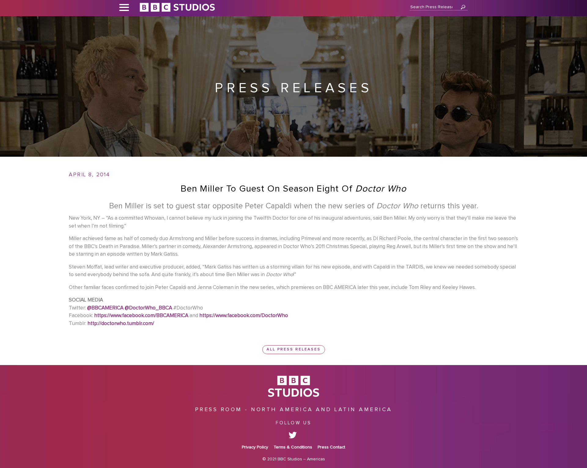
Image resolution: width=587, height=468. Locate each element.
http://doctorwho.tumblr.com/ (120, 323)
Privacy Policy (255, 447)
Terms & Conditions (293, 447)
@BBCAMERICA (105, 308)
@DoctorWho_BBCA (148, 308)
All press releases (294, 349)
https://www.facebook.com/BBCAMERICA (141, 315)
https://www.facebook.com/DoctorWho (243, 315)
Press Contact (331, 447)
